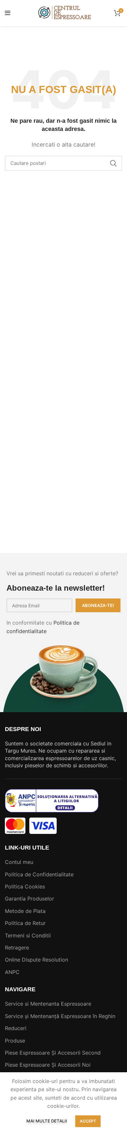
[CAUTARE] (113, 163)
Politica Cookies (25, 886)
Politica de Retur (25, 923)
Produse (15, 1040)
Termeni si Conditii (28, 935)
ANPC (12, 972)
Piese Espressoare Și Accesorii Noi (48, 1064)
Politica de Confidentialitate (39, 874)
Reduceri (15, 1028)
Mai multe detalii (46, 1121)
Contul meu (19, 862)
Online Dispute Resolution (36, 959)
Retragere (17, 947)
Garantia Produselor (29, 898)
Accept (88, 1121)
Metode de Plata (25, 911)
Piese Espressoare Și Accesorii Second (53, 1052)
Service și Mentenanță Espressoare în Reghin (60, 1016)
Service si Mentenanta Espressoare (48, 1003)
